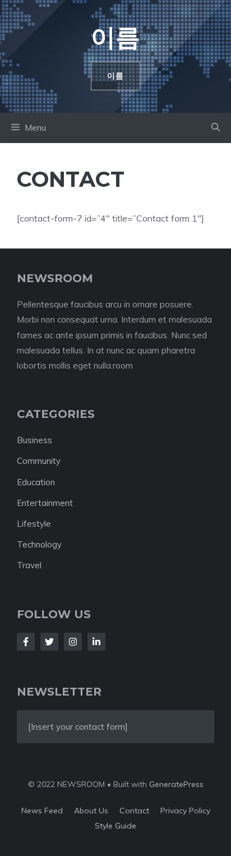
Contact (134, 811)
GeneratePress (176, 784)
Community (39, 460)
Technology (39, 544)
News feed (42, 811)
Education (36, 482)
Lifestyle (34, 523)
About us (91, 811)
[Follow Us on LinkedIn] (96, 642)
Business (34, 440)
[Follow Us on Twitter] (49, 642)
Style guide (115, 826)
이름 (115, 36)
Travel (29, 565)
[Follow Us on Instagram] (73, 642)
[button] (215, 128)
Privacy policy (185, 811)
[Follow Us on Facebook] (26, 642)
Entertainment (45, 503)
